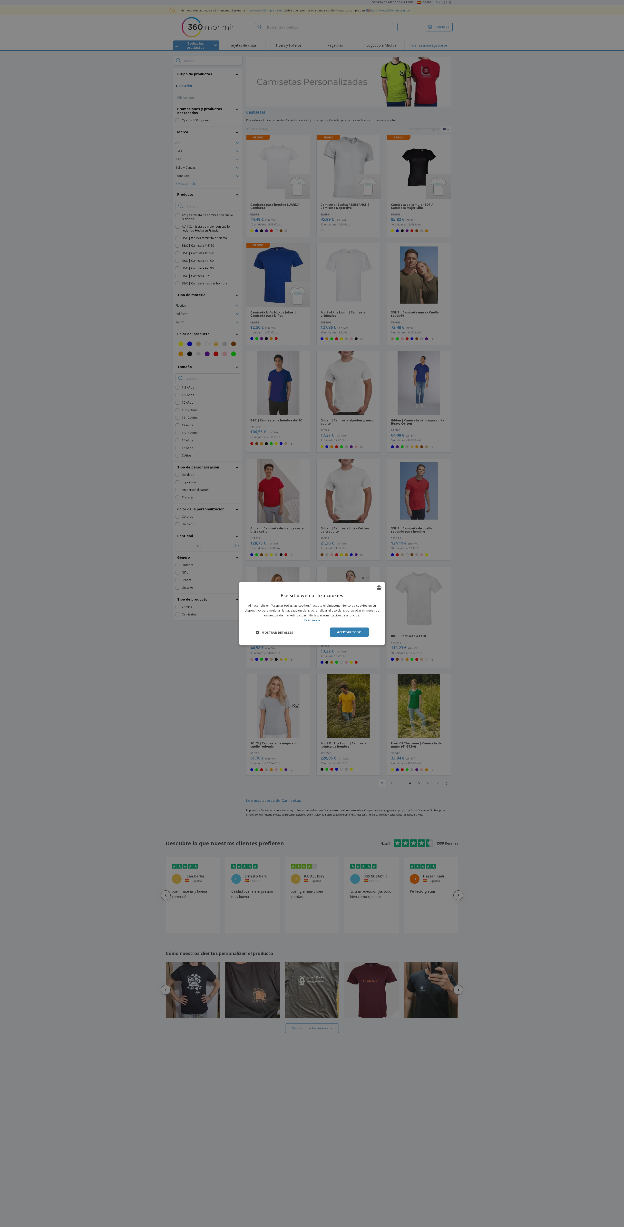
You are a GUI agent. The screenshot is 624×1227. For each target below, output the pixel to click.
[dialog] (312, 613)
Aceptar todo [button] (349, 632)
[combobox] (379, 587)
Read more (312, 620)
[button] (274, 632)
